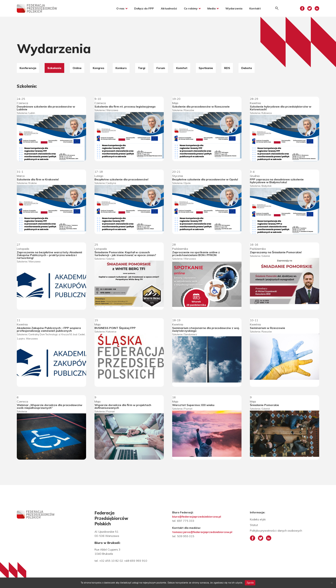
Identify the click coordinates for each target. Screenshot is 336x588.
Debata (246, 68)
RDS (227, 68)
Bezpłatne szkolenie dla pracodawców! (121, 179)
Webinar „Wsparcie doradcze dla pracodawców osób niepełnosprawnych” (49, 406)
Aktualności (169, 8)
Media (211, 8)
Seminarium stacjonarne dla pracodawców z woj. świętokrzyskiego (206, 329)
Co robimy (191, 8)
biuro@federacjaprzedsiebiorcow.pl (196, 516)
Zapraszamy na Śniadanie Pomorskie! (276, 252)
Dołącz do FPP (144, 8)
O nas (120, 8)
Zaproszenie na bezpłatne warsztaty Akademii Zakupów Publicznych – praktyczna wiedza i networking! (49, 255)
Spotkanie (206, 68)
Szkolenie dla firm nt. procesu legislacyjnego (125, 106)
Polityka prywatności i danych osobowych (276, 530)
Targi (141, 68)
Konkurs (121, 68)
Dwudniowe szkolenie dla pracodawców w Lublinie (46, 108)
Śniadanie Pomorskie (264, 405)
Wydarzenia (233, 8)
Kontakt (255, 8)
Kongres (98, 68)
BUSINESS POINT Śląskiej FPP (115, 328)
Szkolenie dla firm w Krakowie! (38, 179)
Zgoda (250, 582)
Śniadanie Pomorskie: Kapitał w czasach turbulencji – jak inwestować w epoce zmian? (125, 253)
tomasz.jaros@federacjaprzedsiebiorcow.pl (202, 532)
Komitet (181, 68)
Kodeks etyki (258, 519)
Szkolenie (54, 68)
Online (77, 68)
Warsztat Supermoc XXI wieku (193, 405)
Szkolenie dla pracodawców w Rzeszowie (201, 106)
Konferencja (28, 68)
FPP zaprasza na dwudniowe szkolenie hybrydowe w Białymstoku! (277, 181)
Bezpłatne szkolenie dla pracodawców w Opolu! (205, 179)
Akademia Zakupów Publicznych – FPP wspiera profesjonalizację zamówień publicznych (49, 329)
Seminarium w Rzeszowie (267, 328)
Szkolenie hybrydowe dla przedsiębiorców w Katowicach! (280, 108)
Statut (254, 525)
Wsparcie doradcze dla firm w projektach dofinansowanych (122, 406)
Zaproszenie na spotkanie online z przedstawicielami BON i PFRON (196, 253)
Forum (160, 68)
